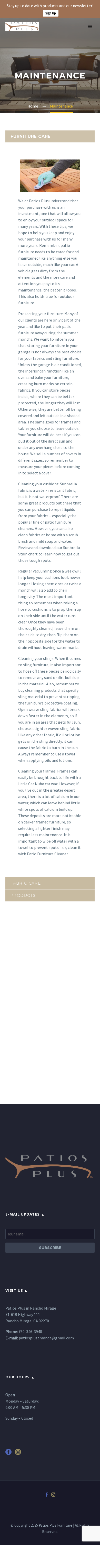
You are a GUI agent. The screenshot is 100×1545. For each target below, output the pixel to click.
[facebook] (8, 1453)
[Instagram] (53, 1495)
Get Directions (24, 1058)
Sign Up (50, 13)
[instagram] (18, 1453)
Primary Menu (90, 26)
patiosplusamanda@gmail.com (46, 1337)
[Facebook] (47, 1495)
